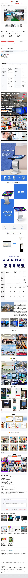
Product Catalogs (11, 550)
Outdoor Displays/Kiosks (3, 553)
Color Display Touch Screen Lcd (12, 571)
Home (1, 5)
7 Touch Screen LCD (16, 567)
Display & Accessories (10, 5)
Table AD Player (22, 562)
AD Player (14, 5)
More (1, 572)
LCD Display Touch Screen (23, 567)
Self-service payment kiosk (10, 553)
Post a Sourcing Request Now (22, 509)
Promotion (15, 554)
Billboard (11, 562)
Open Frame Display (9, 554)
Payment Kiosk (7, 562)
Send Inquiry (7, 41)
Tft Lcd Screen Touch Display (19, 569)
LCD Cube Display (3, 554)
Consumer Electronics (5, 5)
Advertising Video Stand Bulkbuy (21, 571)
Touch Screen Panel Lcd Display (4, 569)
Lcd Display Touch (12, 569)
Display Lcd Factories (10, 567)
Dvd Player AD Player (16, 562)
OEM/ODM (22, 554)
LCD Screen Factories (3, 567)
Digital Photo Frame (23, 553)
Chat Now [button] (21, 41)
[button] (24, 64)
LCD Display (2, 562)
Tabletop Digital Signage (16, 553)
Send (7, 509)
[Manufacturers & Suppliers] (14, 1)
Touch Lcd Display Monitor (4, 571)
